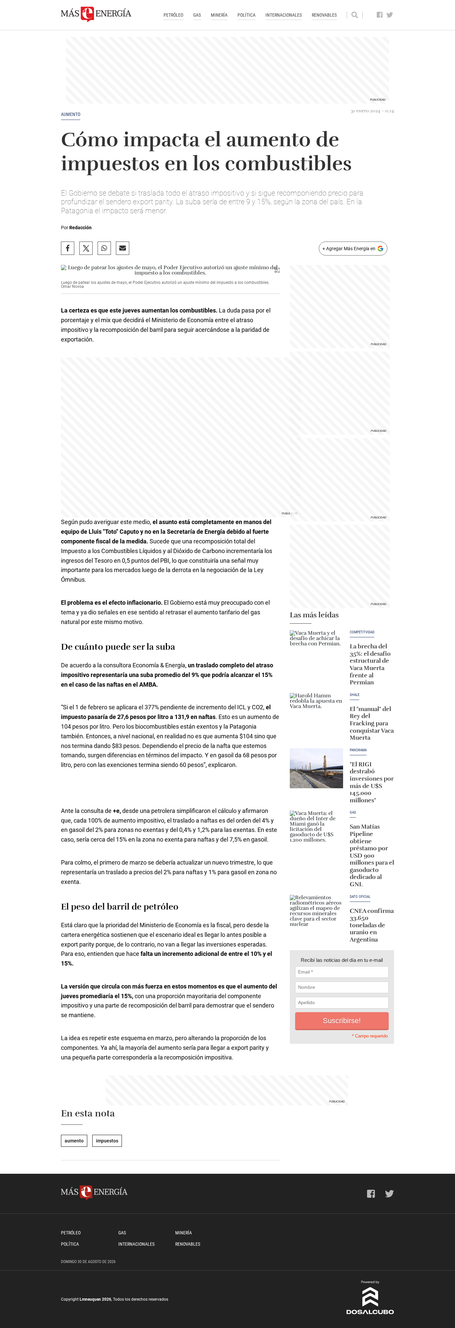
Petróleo (173, 15)
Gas (197, 15)
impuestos (107, 1140)
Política (246, 15)
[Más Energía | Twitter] (390, 15)
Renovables (324, 15)
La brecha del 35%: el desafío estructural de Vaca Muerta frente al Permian (370, 664)
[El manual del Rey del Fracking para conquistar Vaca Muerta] (316, 713)
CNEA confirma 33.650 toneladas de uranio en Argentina (372, 925)
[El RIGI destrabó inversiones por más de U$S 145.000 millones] (316, 768)
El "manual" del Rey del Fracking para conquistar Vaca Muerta (372, 723)
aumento (70, 114)
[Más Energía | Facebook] (380, 15)
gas (353, 813)
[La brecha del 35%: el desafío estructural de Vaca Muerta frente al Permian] (316, 650)
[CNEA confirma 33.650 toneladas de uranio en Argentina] (316, 915)
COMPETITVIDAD (362, 632)
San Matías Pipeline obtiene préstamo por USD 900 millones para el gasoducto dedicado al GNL (372, 855)
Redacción (80, 227)
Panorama (358, 750)
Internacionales (283, 15)
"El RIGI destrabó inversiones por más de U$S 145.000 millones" (372, 782)
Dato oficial (360, 897)
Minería (219, 15)
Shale (354, 695)
